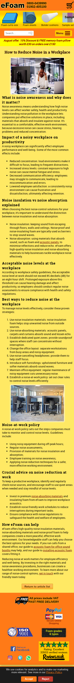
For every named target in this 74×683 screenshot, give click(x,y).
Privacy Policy (54, 672)
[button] (37, 586)
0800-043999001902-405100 (36, 5)
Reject (45, 679)
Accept (29, 679)
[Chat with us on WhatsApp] (28, 658)
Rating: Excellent (53, 651)
